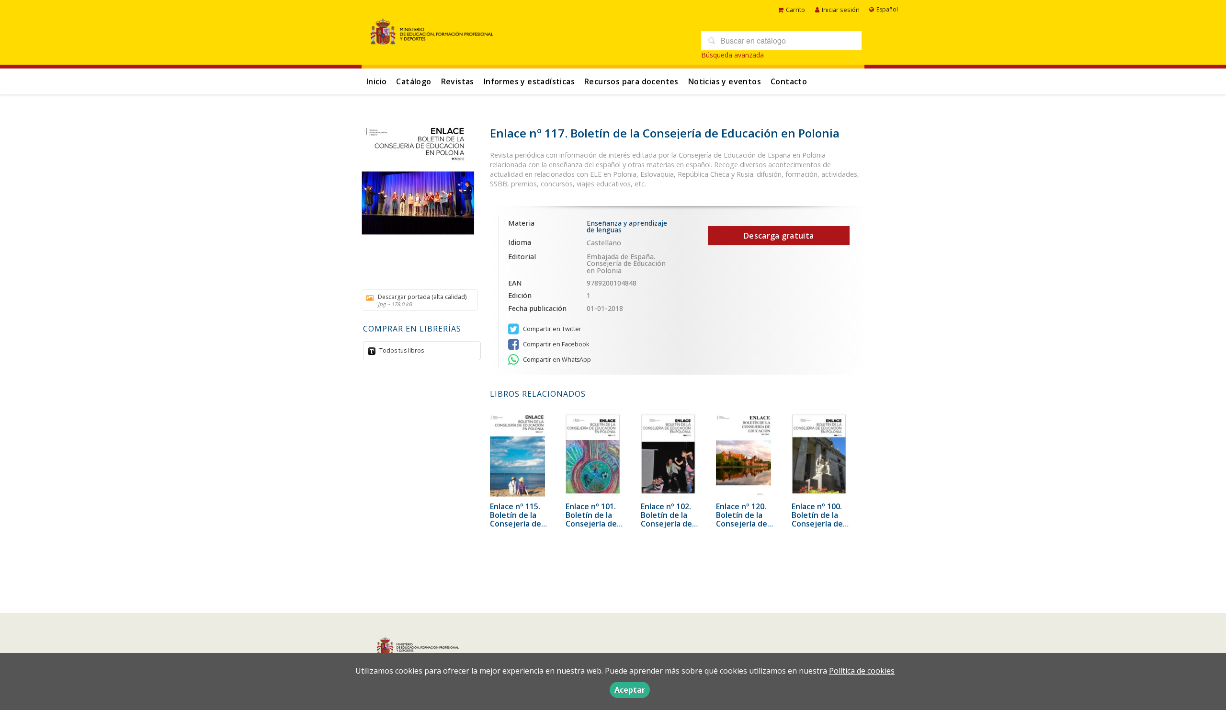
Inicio (376, 81)
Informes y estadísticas (529, 81)
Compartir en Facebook (555, 344)
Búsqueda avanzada (732, 54)
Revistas (457, 81)
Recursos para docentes (631, 81)
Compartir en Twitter (551, 329)
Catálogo (413, 81)
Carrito (795, 9)
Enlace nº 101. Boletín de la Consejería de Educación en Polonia (591, 523)
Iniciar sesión (841, 9)
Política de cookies (862, 670)
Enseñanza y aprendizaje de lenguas (627, 226)
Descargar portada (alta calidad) (422, 300)
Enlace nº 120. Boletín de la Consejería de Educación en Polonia (741, 523)
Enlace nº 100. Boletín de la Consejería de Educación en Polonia (817, 523)
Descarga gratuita (779, 235)
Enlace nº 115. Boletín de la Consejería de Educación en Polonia (515, 523)
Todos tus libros (401, 350)
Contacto (789, 81)
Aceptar (629, 690)
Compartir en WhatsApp (556, 359)
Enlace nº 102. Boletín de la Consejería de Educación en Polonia (666, 523)
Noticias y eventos (724, 81)
